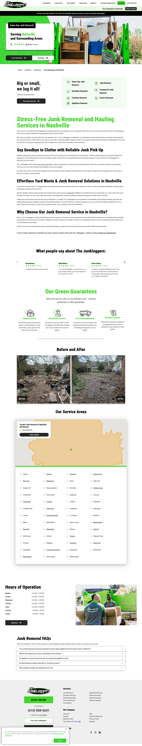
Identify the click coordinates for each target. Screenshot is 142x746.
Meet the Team (68, 719)
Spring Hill (96, 543)
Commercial (67, 703)
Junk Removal (68, 693)
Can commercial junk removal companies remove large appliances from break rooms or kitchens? (55, 649)
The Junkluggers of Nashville (112, 9)
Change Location (131, 8)
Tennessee (37, 70)
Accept (60, 740)
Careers (65, 716)
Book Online (38, 699)
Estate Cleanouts (95, 695)
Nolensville (50, 529)
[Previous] (18, 262)
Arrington (73, 474)
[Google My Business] (100, 732)
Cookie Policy (8, 735)
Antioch (49, 474)
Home (20, 70)
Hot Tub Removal (69, 700)
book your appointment (107, 233)
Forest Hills (27, 502)
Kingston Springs (52, 515)
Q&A (90, 714)
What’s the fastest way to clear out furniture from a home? (40, 653)
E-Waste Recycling (69, 698)
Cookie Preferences (58, 733)
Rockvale (73, 543)
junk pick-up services (45, 164)
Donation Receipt (112, 317)
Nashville (71, 193)
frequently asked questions (62, 644)
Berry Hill (26, 481)
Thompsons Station (53, 550)
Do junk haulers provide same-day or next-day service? (39, 663)
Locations (27, 70)
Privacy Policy (94, 719)
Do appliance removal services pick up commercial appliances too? (44, 658)
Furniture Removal (69, 695)
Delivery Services (95, 700)
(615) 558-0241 (17, 58)
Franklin (49, 502)
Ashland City (97, 474)
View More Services (29, 101)
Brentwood (50, 481)
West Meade (27, 557)
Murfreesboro (97, 522)
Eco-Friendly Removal (84, 318)
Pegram (72, 536)
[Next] (124, 262)
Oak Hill (96, 529)
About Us (66, 714)
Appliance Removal (95, 693)
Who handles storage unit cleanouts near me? (36, 668)
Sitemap (92, 721)
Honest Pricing (29, 318)
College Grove (98, 488)
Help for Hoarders (95, 698)
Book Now (41, 58)
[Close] (66, 729)
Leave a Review (34, 435)
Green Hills (50, 508)
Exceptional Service (57, 318)
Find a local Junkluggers (39, 720)
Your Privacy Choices (70, 721)
